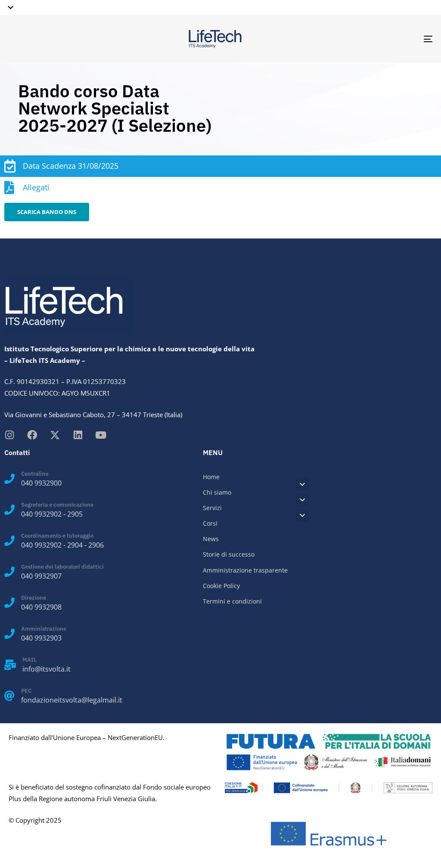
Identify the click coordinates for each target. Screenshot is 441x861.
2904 (75, 545)
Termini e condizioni (232, 601)
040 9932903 (41, 638)
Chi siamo (217, 492)
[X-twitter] (55, 435)
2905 (75, 514)
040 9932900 (41, 483)
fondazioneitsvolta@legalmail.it (71, 700)
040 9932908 (41, 607)
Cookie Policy (221, 586)
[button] (8, 7)
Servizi (212, 508)
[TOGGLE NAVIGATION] (361, 39)
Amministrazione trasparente (245, 570)
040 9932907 (41, 576)
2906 (96, 545)
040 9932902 (41, 514)
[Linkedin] (78, 435)
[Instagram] (9, 435)
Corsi (210, 523)
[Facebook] (32, 435)
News (211, 539)
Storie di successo (229, 554)
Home (211, 477)
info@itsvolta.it (46, 669)
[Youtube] (101, 435)
